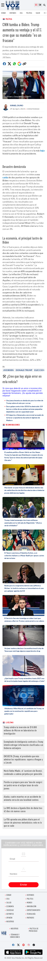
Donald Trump (24, 370)
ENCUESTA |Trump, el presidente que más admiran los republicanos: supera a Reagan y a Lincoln (23, 759)
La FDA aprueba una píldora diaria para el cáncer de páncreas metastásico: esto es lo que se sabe (23, 822)
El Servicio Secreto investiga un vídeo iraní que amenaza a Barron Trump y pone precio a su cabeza (24, 619)
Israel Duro (16, 105)
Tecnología (31, 914)
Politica (29, 13)
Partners (30, 918)
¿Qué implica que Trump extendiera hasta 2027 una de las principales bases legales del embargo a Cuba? (24, 679)
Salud (38, 13)
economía (10, 907)
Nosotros (10, 922)
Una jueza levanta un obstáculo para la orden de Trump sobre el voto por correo (24, 401)
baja (42, 150)
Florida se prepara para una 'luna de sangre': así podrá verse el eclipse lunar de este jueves (23, 785)
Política (9, 19)
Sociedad (10, 910)
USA (21, 13)
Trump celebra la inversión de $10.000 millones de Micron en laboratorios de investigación (20, 730)
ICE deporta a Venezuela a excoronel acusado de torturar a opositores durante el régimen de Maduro (24, 417)
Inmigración (31, 907)
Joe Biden (8, 370)
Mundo (29, 903)
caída (5, 177)
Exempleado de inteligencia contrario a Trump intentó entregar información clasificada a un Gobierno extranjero (23, 745)
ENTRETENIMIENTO (33, 910)
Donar (3, 13)
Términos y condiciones (15, 936)
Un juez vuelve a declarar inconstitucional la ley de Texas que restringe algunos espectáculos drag (23, 649)
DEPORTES (10, 914)
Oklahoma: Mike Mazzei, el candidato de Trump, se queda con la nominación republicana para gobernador (24, 711)
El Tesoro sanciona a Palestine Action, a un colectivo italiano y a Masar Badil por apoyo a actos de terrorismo (24, 555)
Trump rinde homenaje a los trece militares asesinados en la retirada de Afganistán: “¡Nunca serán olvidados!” (23, 523)
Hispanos (13, 13)
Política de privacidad (33, 930)
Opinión (9, 918)
